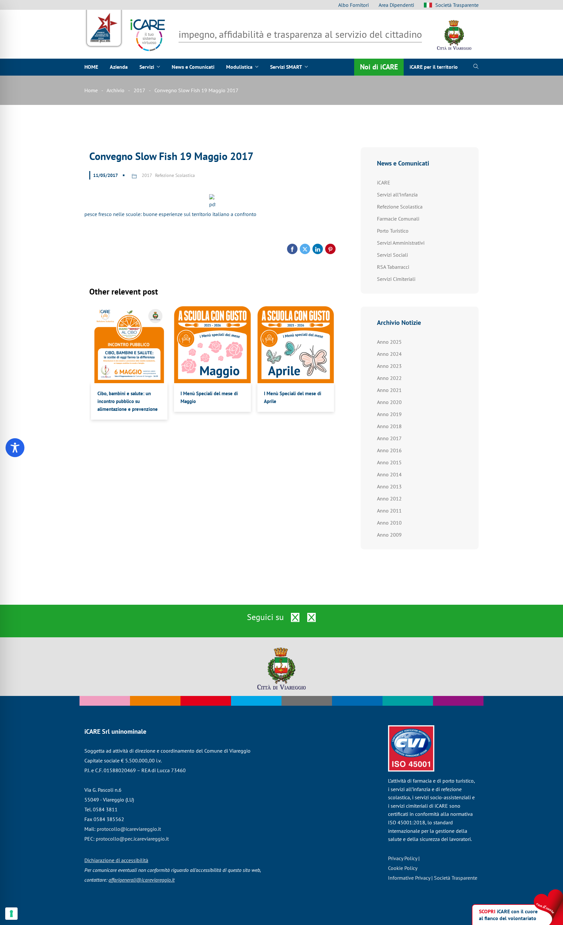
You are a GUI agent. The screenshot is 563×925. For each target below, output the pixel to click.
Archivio (115, 90)
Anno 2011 (389, 510)
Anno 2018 (389, 426)
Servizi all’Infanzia (397, 194)
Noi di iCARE (379, 66)
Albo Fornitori (353, 5)
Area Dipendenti (396, 5)
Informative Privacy (409, 877)
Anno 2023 (389, 366)
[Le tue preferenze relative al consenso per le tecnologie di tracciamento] (11, 913)
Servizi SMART (286, 67)
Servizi (146, 67)
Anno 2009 (389, 534)
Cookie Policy (402, 868)
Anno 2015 (389, 462)
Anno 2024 (389, 354)
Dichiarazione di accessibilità (116, 860)
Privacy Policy (402, 858)
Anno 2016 (389, 450)
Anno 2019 (389, 414)
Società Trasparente (457, 5)
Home (91, 90)
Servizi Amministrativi (401, 242)
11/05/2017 (105, 175)
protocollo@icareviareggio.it (129, 829)
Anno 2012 (389, 498)
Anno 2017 (389, 438)
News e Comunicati (193, 67)
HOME (91, 67)
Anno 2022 (389, 378)
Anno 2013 (389, 486)
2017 (139, 90)
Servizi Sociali (392, 255)
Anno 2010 (389, 522)
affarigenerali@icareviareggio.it (141, 879)
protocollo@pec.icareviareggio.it (132, 838)
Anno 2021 (389, 390)
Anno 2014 (389, 474)
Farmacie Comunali (398, 218)
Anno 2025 (389, 342)
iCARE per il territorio (434, 67)
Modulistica (239, 67)
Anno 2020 (389, 402)
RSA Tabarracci (393, 267)
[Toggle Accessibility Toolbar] (15, 448)
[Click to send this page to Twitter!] (305, 249)
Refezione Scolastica (175, 175)
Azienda (119, 67)
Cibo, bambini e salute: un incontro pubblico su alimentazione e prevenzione (127, 401)
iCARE (383, 182)
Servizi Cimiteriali (396, 279)
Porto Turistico (393, 230)
